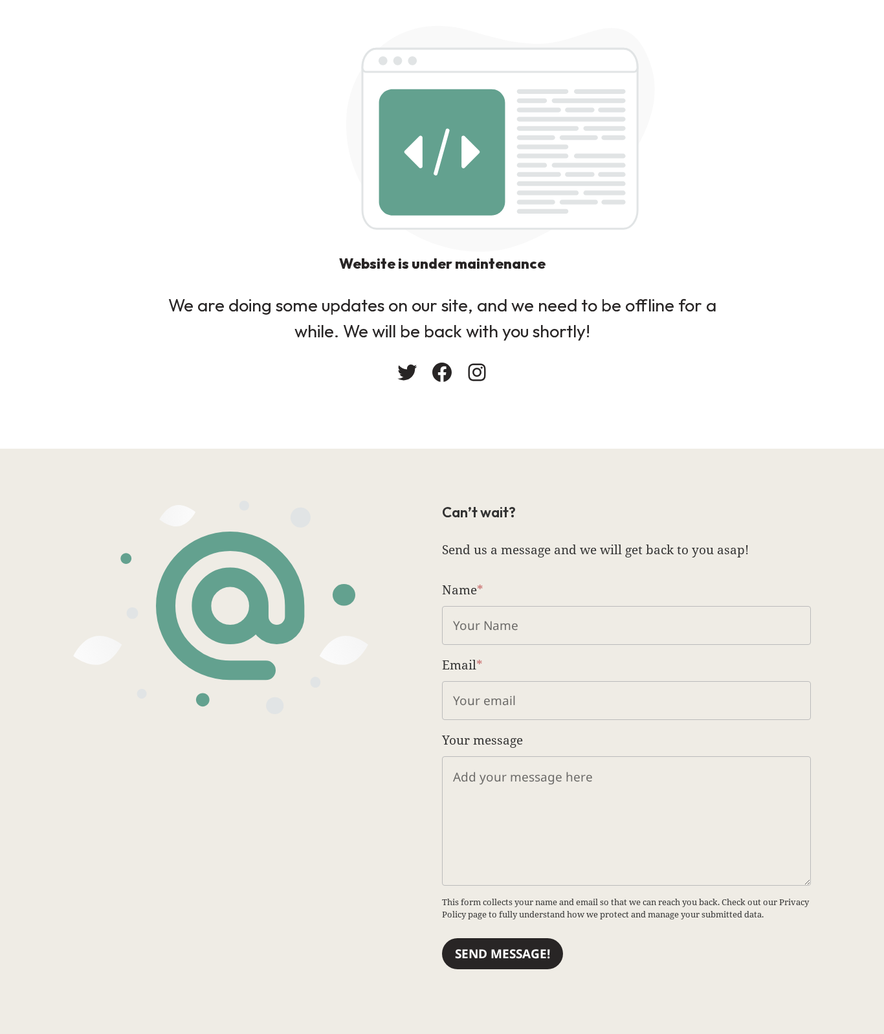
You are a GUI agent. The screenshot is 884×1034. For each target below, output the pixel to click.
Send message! (502, 953)
